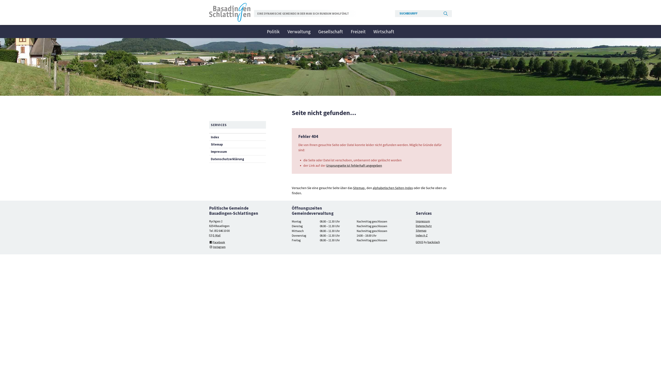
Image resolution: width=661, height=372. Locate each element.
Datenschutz (424, 226)
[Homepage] (229, 12)
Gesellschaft (330, 31)
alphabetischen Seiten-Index (393, 188)
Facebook (219, 242)
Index (215, 137)
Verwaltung (299, 31)
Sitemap (217, 144)
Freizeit (358, 31)
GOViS (419, 242)
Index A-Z (422, 235)
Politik (273, 31)
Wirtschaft (383, 31)
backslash (433, 242)
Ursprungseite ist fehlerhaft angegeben (354, 165)
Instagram (219, 247)
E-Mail (217, 235)
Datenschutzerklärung (227, 159)
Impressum (219, 151)
